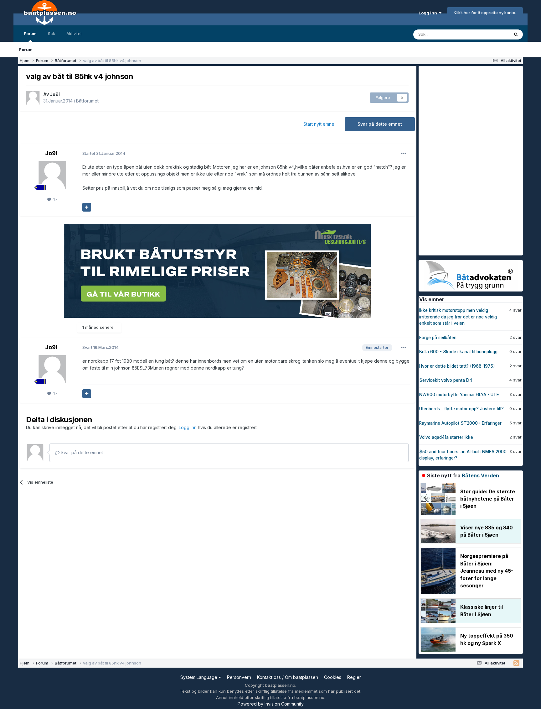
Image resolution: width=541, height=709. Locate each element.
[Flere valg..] (403, 153)
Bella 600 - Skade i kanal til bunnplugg (458, 351)
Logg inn (429, 12)
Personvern (239, 677)
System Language (199, 677)
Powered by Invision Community (271, 703)
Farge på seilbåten (437, 337)
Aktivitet (74, 33)
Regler (354, 677)
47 (54, 199)
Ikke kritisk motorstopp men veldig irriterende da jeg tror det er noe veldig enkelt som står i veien (458, 317)
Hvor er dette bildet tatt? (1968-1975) (457, 366)
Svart (100, 347)
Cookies (332, 677)
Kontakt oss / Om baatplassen (287, 677)
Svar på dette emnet (380, 124)
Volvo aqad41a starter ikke (446, 437)
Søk (51, 33)
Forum (30, 33)
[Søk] (516, 34)
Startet (103, 153)
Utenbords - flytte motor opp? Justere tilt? (461, 408)
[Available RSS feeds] (516, 663)
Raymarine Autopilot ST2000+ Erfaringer (460, 423)
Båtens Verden (480, 475)
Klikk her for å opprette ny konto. (485, 12)
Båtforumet (87, 100)
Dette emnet (489, 34)
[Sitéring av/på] (86, 207)
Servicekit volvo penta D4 (445, 380)
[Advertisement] (466, 160)
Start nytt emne (318, 124)
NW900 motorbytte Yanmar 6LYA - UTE (459, 394)
